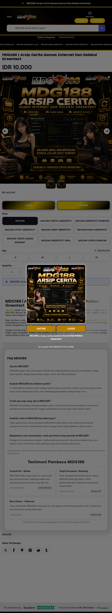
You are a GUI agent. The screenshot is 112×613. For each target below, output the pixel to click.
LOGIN (71, 328)
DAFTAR (41, 328)
